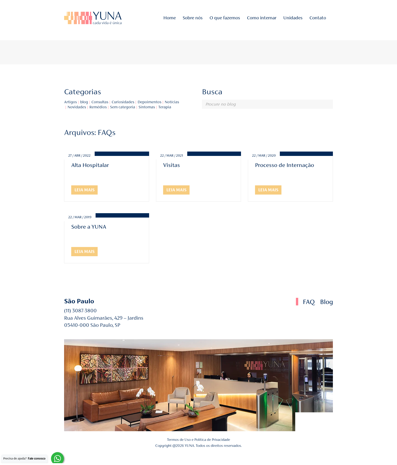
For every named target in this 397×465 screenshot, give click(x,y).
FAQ (309, 301)
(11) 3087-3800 (80, 310)
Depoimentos (149, 102)
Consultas (99, 102)
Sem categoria (122, 107)
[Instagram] (331, 18)
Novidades (77, 107)
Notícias (172, 102)
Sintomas (147, 107)
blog (84, 102)
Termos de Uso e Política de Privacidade (198, 440)
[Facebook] (304, 421)
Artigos (70, 102)
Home (169, 17)
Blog (326, 301)
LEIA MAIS (84, 190)
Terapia (164, 107)
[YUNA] (93, 18)
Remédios (98, 107)
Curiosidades (123, 102)
